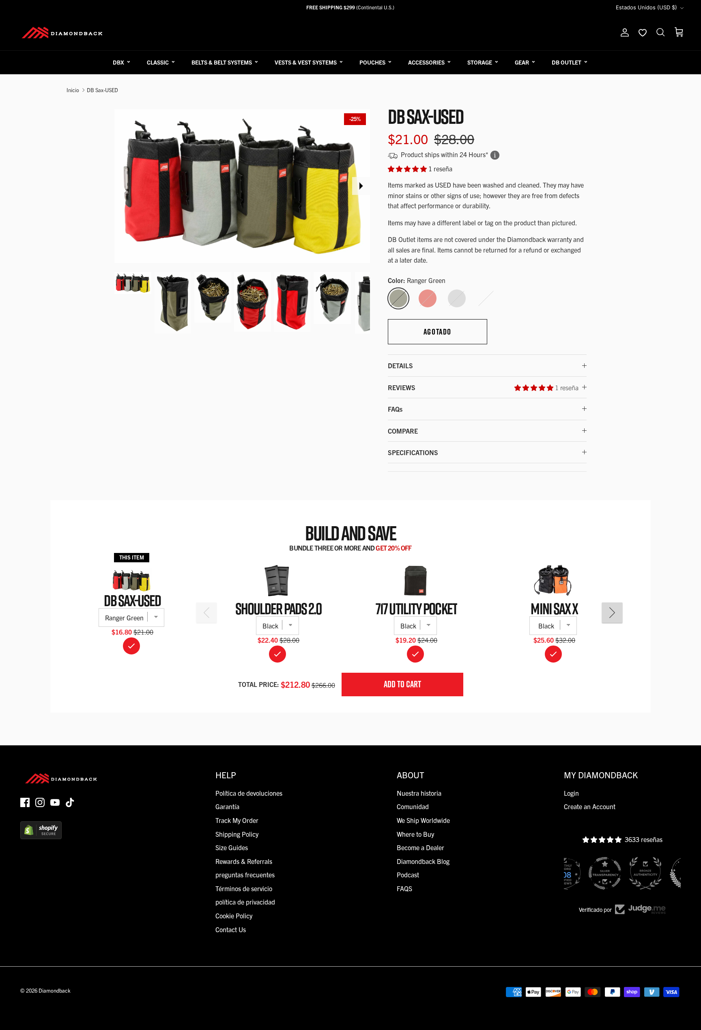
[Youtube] (55, 802)
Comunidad (413, 806)
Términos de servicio (243, 888)
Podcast (408, 874)
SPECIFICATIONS (413, 452)
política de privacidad (245, 902)
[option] (242, 186)
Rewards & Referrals (243, 861)
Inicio (73, 89)
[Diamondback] (62, 32)
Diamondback (55, 990)
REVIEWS (483, 387)
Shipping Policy (236, 834)
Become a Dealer (420, 847)
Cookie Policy (233, 915)
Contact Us (230, 929)
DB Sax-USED (102, 89)
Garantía (227, 806)
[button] (408, 168)
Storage (479, 62)
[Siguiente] (361, 186)
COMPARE (403, 431)
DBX (118, 62)
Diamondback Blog (423, 861)
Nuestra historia (419, 793)
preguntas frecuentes (245, 874)
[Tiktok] (70, 802)
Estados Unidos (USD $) (646, 7)
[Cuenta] (623, 32)
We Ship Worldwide (423, 820)
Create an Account (589, 806)
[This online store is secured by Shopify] (41, 836)
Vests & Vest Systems (306, 62)
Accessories (426, 62)
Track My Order (236, 820)
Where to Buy (415, 834)
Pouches (372, 62)
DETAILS (400, 365)
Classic (158, 62)
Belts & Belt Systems (221, 62)
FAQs (395, 409)
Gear (522, 62)
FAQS (404, 888)
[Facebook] (25, 802)
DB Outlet (566, 62)
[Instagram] (40, 802)
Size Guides (231, 847)
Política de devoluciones (248, 793)
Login (571, 793)
